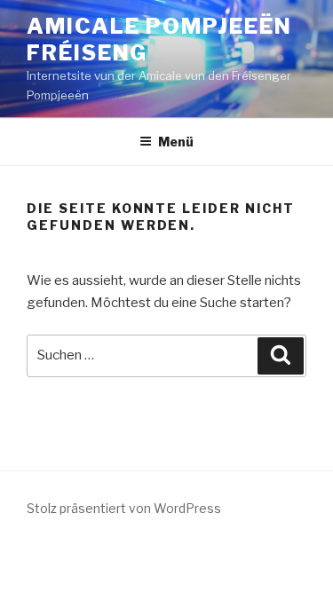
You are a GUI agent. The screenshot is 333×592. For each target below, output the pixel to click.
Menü (176, 141)
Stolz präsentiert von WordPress (124, 508)
